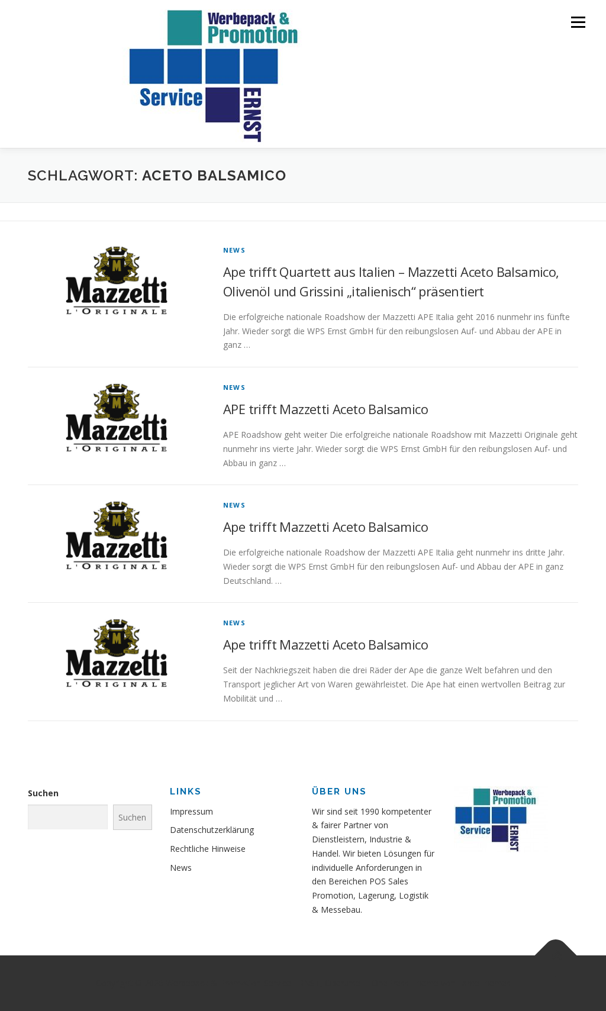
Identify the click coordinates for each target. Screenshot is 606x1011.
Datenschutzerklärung (212, 829)
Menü (578, 22)
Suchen (43, 793)
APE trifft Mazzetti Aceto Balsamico (325, 409)
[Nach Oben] (556, 956)
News (234, 250)
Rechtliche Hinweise (208, 848)
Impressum (191, 811)
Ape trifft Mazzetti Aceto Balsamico (325, 526)
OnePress (390, 983)
